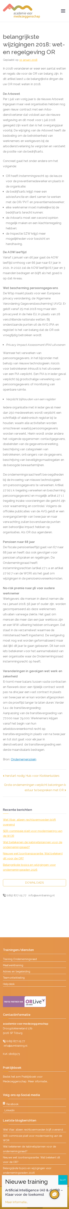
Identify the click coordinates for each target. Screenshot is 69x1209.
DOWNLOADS (34, 882)
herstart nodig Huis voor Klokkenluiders (32, 775)
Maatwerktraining (13, 965)
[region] (54, 1194)
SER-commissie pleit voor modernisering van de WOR (32, 833)
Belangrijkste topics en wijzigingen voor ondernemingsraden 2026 (29, 867)
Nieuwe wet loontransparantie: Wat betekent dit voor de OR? (33, 856)
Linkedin (9, 1110)
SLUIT (63, 1180)
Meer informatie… (38, 1081)
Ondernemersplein (23, 759)
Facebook (12, 1104)
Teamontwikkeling (14, 977)
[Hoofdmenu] (63, 10)
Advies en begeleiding (16, 971)
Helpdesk (9, 984)
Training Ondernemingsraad (20, 959)
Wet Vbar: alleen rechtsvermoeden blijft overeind (29, 822)
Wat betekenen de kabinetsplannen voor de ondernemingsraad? (32, 845)
